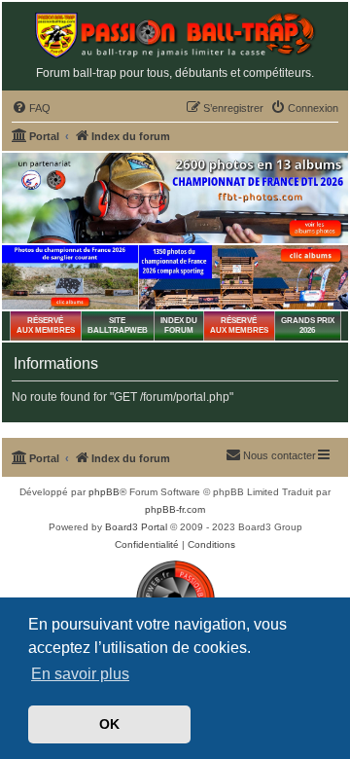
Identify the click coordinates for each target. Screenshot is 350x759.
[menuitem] (31, 108)
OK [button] (109, 724)
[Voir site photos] (175, 197)
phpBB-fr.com (175, 509)
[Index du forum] (175, 35)
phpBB (104, 492)
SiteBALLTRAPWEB (118, 325)
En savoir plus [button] (80, 674)
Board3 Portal (136, 527)
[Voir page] (70, 277)
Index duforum (178, 325)
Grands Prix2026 (307, 325)
